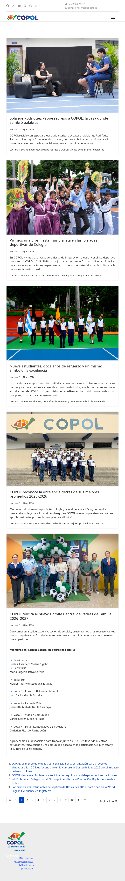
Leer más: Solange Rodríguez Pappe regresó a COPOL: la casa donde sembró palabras (57, 149)
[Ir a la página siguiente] (78, 800)
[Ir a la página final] (84, 800)
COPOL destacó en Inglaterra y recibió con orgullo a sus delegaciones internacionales (64, 775)
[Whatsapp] (36, 5)
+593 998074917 (76, 3)
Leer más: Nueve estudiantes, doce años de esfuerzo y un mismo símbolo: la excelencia (57, 401)
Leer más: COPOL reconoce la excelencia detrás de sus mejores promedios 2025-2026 (56, 523)
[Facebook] (7, 5)
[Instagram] (30, 5)
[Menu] (113, 17)
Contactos (27, 858)
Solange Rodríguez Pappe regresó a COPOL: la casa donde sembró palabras (59, 120)
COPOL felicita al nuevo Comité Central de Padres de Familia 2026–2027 (60, 616)
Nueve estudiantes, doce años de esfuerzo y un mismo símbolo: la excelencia (56, 368)
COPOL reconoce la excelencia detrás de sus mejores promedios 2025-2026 (54, 494)
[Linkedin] (25, 5)
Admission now (24, 861)
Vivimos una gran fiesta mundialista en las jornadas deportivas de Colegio (53, 242)
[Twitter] (13, 5)
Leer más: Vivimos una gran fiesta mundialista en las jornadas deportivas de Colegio (56, 275)
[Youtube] (19, 5)
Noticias (14, 129)
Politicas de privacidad (28, 867)
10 (72, 800)
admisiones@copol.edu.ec (82, 7)
